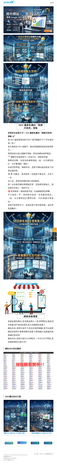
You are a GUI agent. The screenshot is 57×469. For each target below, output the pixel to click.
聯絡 (54, 240)
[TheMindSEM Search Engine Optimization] (8, 2)
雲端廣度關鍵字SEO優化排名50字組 (41, 433)
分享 (54, 235)
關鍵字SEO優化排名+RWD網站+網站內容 (15, 433)
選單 (54, 230)
